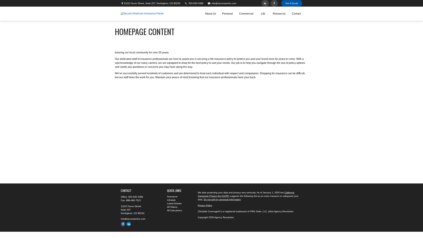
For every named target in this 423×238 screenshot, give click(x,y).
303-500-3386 (196, 3)
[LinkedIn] (265, 3)
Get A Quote (291, 3)
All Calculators (174, 210)
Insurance (172, 196)
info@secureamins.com (224, 3)
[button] (210, 14)
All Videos (172, 207)
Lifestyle (171, 200)
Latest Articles (174, 203)
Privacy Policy (205, 205)
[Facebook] (274, 3)
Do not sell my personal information (222, 199)
